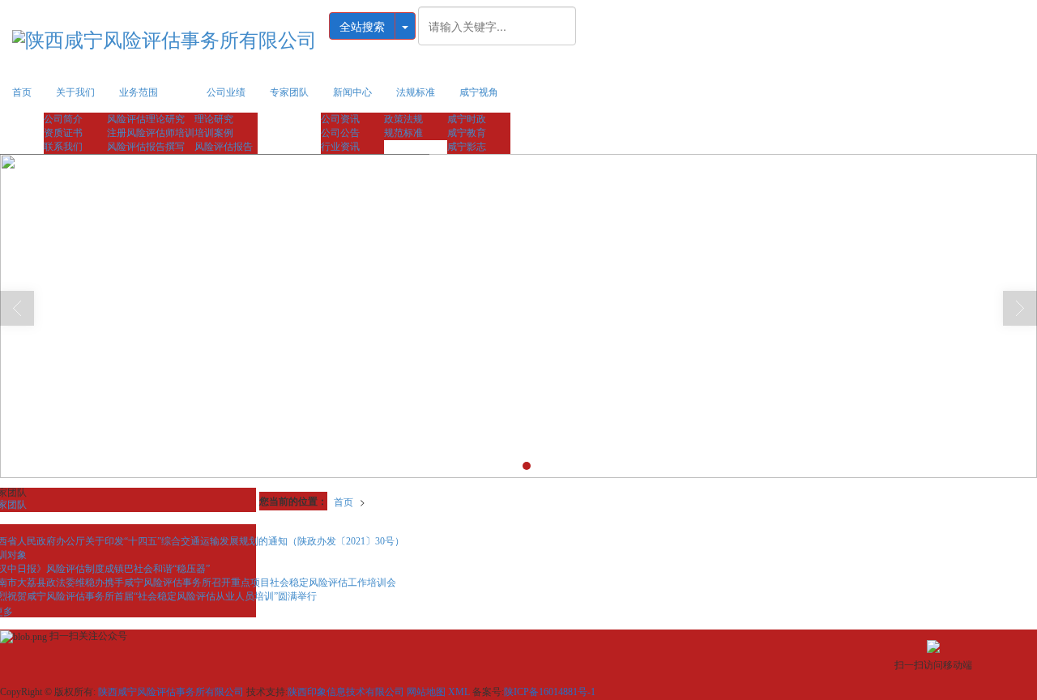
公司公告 (340, 133)
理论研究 (213, 119)
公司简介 (63, 119)
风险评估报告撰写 (146, 146)
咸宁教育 (466, 133)
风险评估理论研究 (146, 119)
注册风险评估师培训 (150, 133)
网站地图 (426, 692)
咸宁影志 (466, 146)
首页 (22, 92)
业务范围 (138, 92)
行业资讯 (340, 146)
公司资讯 (340, 119)
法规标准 (415, 92)
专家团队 (289, 92)
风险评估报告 (223, 146)
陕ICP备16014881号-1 (549, 692)
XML (459, 692)
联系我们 (63, 146)
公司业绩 (226, 92)
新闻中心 (352, 92)
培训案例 (213, 133)
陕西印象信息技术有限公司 (346, 692)
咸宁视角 (478, 92)
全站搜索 (362, 26)
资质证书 (63, 133)
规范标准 (403, 133)
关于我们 (75, 92)
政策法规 (403, 119)
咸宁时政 (466, 119)
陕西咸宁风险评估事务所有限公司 (171, 692)
